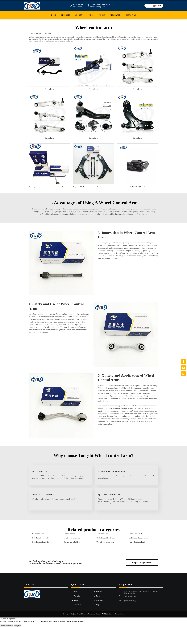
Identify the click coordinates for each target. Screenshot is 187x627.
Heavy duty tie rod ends (137, 542)
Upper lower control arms (105, 542)
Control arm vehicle (135, 534)
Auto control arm (102, 534)
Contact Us (131, 15)
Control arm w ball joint (72, 542)
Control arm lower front (39, 538)
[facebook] (183, 361)
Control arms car (69, 534)
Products (65, 15)
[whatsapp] (183, 373)
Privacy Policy (119, 614)
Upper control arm (37, 534)
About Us (79, 15)
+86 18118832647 (130, 597)
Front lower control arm (72, 538)
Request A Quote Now (142, 562)
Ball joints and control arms (138, 538)
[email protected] (78, 7)
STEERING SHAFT (137, 187)
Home (53, 15)
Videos (102, 15)
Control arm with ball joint (105, 538)
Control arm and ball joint (40, 542)
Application (115, 15)
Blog (97, 605)
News (91, 15)
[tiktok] (183, 367)
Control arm (49, 89)
